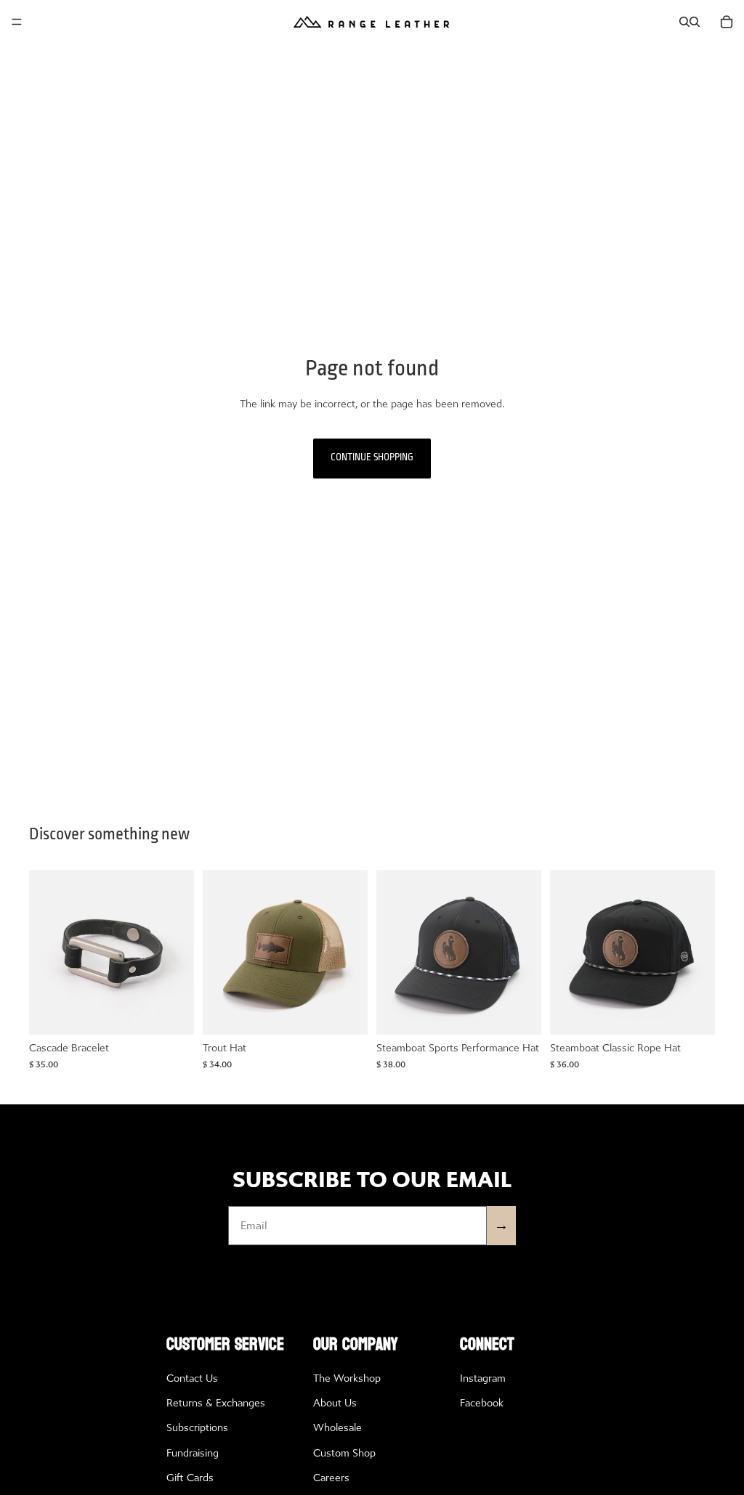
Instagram (483, 1378)
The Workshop (347, 1378)
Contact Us (192, 1378)
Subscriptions (197, 1428)
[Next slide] (178, 952)
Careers (331, 1478)
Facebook (482, 1403)
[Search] (684, 22)
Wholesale (337, 1428)
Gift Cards (190, 1478)
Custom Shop (344, 1453)
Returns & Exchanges (215, 1403)
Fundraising (192, 1453)
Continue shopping (372, 458)
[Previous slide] (45, 952)
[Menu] (16, 21)
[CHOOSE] (171, 1012)
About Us (335, 1403)
